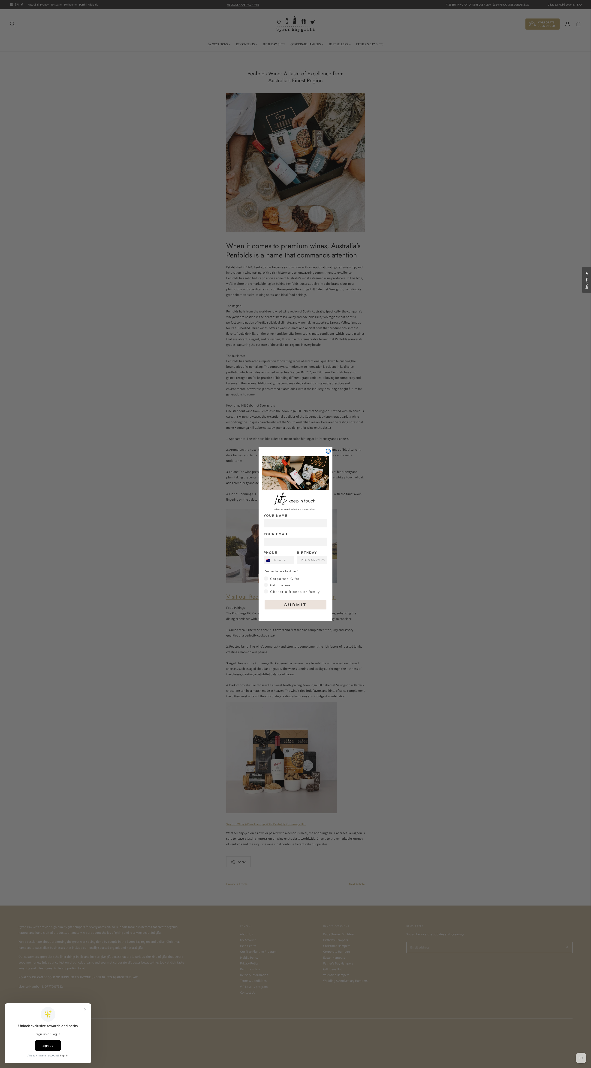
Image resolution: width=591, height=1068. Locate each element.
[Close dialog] (328, 451)
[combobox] (268, 560)
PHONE (270, 552)
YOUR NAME (275, 515)
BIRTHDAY (307, 552)
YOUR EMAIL (276, 534)
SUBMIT (295, 605)
